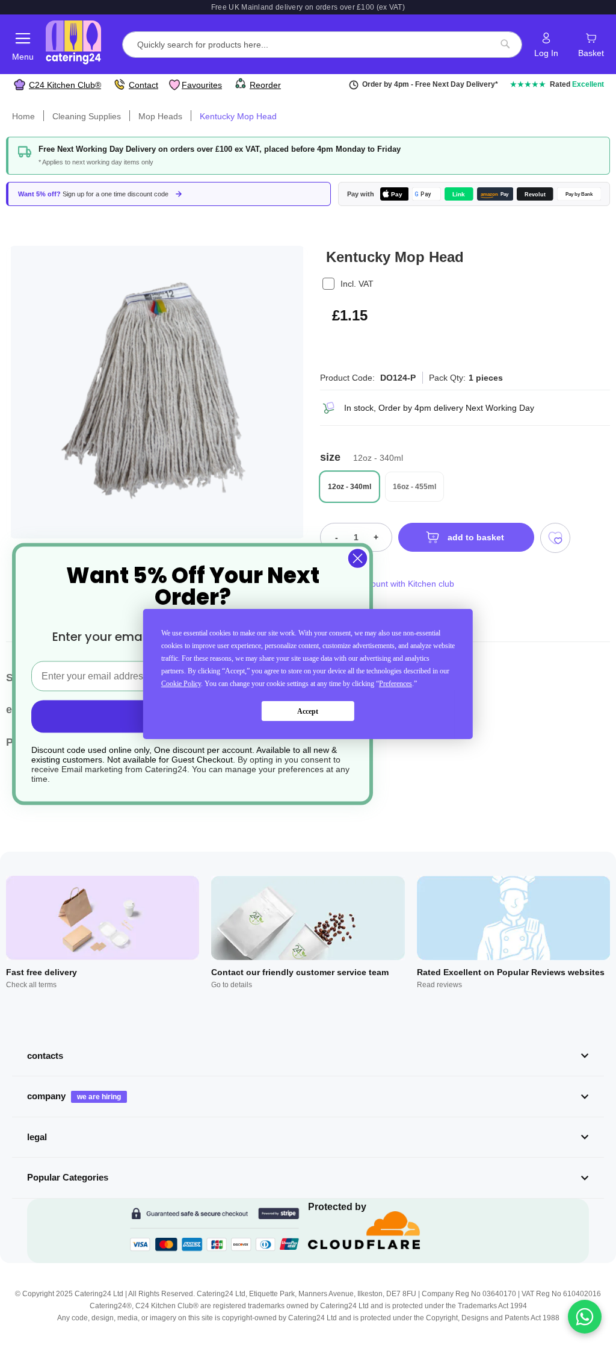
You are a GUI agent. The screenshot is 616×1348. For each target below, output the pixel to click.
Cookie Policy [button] (181, 683)
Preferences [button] (395, 683)
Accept (307, 711)
